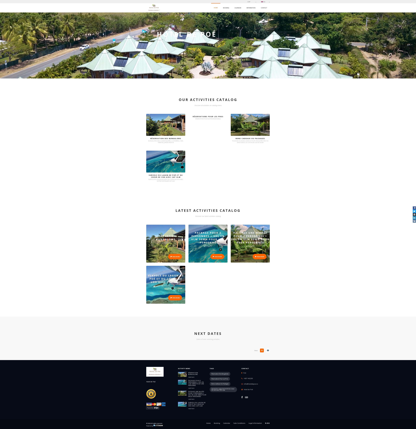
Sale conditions (239, 423)
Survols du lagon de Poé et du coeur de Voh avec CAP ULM (222, 389)
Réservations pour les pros (219, 379)
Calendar (238, 8)
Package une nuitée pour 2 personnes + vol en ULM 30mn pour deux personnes (197, 394)
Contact (264, 8)
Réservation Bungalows (193, 373)
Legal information (255, 423)
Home (216, 8)
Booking (226, 8)
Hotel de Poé (248, 389)
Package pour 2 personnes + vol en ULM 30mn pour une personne (196, 383)
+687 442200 (248, 378)
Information (251, 8)
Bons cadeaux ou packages (220, 384)
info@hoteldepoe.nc (251, 384)
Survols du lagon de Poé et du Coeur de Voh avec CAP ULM (197, 404)
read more (191, 377)
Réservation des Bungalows (219, 374)
